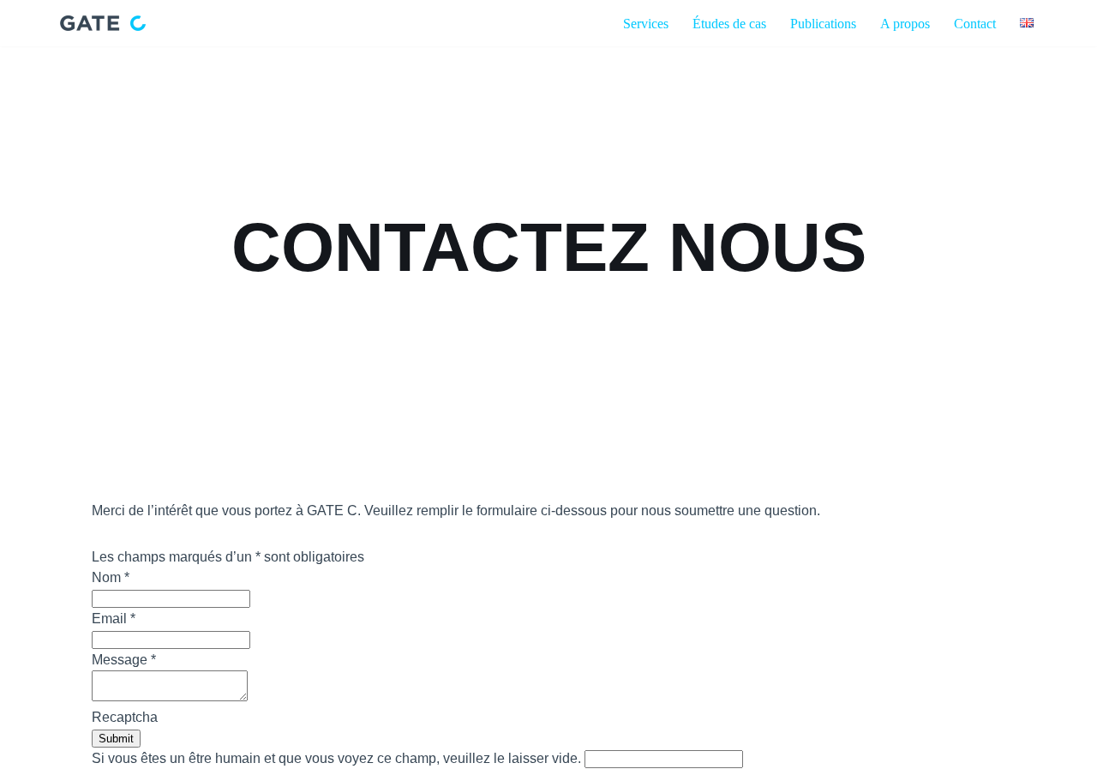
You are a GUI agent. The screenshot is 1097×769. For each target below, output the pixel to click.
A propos (905, 23)
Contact (975, 23)
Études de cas (729, 23)
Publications (823, 23)
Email (113, 618)
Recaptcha (125, 717)
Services (645, 23)
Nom (110, 577)
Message (124, 659)
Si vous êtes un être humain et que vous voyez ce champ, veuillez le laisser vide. (338, 758)
